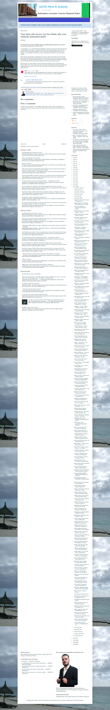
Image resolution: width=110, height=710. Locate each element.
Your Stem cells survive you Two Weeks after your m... (81, 389)
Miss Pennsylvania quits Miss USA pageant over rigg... (81, 542)
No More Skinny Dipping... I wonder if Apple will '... (80, 486)
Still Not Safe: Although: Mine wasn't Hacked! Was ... (81, 545)
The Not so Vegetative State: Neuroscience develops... (81, 454)
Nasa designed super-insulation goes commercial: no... (81, 287)
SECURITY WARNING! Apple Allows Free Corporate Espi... (81, 588)
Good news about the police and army (32, 289)
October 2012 (77, 190)
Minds (85, 91)
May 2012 (76, 627)
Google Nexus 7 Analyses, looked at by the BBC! (80, 228)
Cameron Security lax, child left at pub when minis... (81, 499)
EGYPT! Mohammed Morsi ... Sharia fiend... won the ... (81, 303)
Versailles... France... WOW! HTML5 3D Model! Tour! (80, 307)
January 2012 (77, 635)
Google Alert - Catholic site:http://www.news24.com (34, 197)
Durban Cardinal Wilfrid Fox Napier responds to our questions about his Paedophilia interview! (44, 175)
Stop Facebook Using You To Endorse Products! (81, 603)
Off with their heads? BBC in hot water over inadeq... (81, 616)
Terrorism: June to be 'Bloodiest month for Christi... (81, 317)
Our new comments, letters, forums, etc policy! (80, 359)
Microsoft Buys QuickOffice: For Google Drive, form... (81, 596)
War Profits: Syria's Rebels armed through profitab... (80, 562)
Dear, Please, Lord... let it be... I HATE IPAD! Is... (81, 366)
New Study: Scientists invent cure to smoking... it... (80, 218)
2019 (74, 171)
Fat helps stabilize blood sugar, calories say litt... (81, 294)
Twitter (85, 88)
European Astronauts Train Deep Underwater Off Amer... (81, 493)
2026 (74, 157)
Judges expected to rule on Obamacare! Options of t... (81, 525)
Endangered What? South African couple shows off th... (81, 437)
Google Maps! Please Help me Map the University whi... (81, 522)
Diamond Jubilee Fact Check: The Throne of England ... (81, 620)
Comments (76, 123)
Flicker (83, 89)
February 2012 (78, 633)
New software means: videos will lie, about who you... (81, 297)
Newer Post (23, 144)
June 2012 (77, 198)
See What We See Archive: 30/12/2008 (31, 274)
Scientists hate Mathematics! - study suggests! (81, 234)
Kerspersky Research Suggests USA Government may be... (81, 470)
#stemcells (26, 76)
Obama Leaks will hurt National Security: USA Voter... (81, 415)
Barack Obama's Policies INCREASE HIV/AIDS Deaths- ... (81, 479)
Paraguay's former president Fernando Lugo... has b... (81, 313)
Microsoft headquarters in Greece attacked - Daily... (80, 248)
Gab (86, 89)
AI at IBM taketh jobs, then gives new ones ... (32, 152)
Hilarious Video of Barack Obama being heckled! (80, 409)
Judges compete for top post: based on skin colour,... (81, 532)
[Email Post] (22, 89)
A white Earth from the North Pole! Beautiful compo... (80, 369)
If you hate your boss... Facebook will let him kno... (81, 290)
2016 (74, 178)
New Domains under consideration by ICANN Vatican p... (80, 424)
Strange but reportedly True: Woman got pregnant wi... (80, 399)
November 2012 (78, 187)
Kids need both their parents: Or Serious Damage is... (81, 441)
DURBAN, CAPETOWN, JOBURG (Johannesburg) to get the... (81, 419)
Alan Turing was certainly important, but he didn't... (80, 323)
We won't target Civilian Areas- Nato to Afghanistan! (81, 519)
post (37, 70)
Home (44, 144)
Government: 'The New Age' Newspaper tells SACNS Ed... (81, 277)
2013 (74, 184)
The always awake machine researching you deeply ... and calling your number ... (41, 180)
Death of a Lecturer (26, 163)
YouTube (77, 91)
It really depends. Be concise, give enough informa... (34, 663)
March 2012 (77, 631)
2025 (74, 159)
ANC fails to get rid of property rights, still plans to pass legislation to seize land (41, 253)
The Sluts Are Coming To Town (81, 594)
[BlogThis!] (26, 89)
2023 (74, 163)
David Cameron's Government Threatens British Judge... (81, 496)
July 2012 (76, 196)
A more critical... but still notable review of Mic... (81, 363)
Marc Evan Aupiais (66, 696)
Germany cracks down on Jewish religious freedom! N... (81, 267)
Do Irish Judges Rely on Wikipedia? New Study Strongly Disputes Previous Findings (41, 186)
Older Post (64, 144)
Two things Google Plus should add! (30, 283)
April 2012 (76, 629)
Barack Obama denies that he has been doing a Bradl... (81, 539)
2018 (74, 173)
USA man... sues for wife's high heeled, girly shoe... (81, 284)
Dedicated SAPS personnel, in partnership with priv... (34, 666)
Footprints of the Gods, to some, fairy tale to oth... (81, 200)
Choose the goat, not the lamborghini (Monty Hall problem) (81, 97)
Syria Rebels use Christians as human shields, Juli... (81, 330)
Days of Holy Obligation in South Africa (31, 158)
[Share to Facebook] (29, 89)
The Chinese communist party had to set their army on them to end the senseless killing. (81, 141)
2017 (74, 175)
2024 (74, 161)
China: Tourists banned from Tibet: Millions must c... (80, 558)
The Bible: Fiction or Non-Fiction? (30, 307)
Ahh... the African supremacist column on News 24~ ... (81, 254)
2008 (74, 644)
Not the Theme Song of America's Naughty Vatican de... (81, 624)
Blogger (81, 700)
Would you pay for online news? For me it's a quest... (81, 346)
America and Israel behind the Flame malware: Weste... (81, 349)
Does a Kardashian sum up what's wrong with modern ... (81, 336)
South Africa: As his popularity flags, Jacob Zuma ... (81, 280)
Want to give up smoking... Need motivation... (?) (81, 405)
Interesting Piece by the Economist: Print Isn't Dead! (81, 460)
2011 (74, 638)
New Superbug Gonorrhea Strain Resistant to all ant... (81, 581)
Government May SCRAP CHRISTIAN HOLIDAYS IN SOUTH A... (81, 474)
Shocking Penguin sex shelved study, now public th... (81, 502)
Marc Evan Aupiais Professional (81, 696)
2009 (74, 642)
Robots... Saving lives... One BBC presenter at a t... (80, 343)
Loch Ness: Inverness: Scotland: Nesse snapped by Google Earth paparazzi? (46, 299)
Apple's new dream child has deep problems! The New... (81, 261)
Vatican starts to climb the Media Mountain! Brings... (81, 310)
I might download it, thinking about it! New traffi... (80, 434)
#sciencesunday (33, 76)
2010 (74, 640)
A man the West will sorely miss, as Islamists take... (81, 395)
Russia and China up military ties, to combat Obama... (81, 568)
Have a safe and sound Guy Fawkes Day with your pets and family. (80, 146)
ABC (26, 70)
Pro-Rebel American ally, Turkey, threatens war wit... (81, 274)
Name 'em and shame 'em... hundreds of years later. (80, 428)
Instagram (78, 89)
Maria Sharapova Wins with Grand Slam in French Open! (81, 529)
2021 (74, 167)
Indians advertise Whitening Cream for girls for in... (80, 578)
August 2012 (77, 194)
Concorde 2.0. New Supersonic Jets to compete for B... (81, 300)
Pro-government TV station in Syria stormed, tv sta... (81, 244)
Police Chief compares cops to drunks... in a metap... (81, 447)
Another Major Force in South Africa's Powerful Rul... (81, 552)
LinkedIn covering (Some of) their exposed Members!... (81, 548)
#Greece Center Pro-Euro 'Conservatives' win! (80, 372)
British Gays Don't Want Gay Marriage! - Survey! (80, 356)
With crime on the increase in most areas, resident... (34, 672)
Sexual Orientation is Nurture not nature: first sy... (81, 457)
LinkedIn (73, 89)
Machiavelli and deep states (79, 109)
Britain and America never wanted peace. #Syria (80, 392)
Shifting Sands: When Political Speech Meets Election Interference (37, 264)
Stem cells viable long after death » (34, 79)
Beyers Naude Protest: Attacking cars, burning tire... (81, 464)
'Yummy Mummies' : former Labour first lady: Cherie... (80, 326)
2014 (74, 182)
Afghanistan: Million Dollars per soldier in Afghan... (81, 320)
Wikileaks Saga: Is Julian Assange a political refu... (80, 340)
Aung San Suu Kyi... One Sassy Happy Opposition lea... (81, 412)
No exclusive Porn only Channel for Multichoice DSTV (34, 294)
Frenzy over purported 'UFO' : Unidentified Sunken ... (81, 386)
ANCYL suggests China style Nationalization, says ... (81, 610)
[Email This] (25, 89)
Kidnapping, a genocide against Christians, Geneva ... (81, 512)
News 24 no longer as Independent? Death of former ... (80, 208)
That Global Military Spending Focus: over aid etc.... (81, 224)
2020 (74, 169)
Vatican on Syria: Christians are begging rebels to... (81, 376)
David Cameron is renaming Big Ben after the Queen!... (81, 264)
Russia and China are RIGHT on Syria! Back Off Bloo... (81, 535)
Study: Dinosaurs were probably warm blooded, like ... (81, 231)
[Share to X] (28, 89)
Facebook (80, 88)
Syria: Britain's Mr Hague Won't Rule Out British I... (81, 483)
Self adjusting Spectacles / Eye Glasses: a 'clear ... (81, 516)
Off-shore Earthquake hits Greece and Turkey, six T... (81, 509)
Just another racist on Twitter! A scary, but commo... (81, 221)
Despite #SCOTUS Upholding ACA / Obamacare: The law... (81, 204)
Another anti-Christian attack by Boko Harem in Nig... (81, 489)
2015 (74, 180)
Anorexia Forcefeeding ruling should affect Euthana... (81, 382)
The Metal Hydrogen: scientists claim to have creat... (81, 451)
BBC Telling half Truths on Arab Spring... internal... (81, 211)
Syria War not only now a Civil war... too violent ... (81, 402)
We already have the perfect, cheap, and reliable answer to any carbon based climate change (44, 232)
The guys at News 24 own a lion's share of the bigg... (80, 257)
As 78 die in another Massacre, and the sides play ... (81, 565)
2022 (74, 165)
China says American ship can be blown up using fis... (81, 613)
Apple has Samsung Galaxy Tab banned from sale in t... (81, 241)
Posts (74, 120)
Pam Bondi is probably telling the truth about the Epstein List (80, 106)
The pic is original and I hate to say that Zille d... (33, 669)
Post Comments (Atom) (32, 146)
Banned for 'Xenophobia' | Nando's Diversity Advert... (81, 571)
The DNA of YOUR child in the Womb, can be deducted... (81, 555)
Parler (72, 91)
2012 (74, 186)
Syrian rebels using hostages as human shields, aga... (81, 333)
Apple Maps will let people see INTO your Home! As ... (81, 506)
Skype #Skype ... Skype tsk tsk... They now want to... (81, 444)
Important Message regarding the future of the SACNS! (81, 379)
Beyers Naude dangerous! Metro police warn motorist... (81, 431)
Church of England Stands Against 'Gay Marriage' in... (81, 467)
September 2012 (78, 192)
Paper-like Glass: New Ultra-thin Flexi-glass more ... (81, 606)
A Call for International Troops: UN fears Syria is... (81, 215)
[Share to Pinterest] (30, 89)
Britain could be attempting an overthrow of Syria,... (81, 271)
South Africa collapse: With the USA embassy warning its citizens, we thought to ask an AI (43, 191)
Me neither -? (25, 661)
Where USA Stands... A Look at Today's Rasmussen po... (81, 353)
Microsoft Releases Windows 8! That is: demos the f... (81, 251)
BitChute (82, 91)
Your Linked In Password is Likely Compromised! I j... (80, 585)
